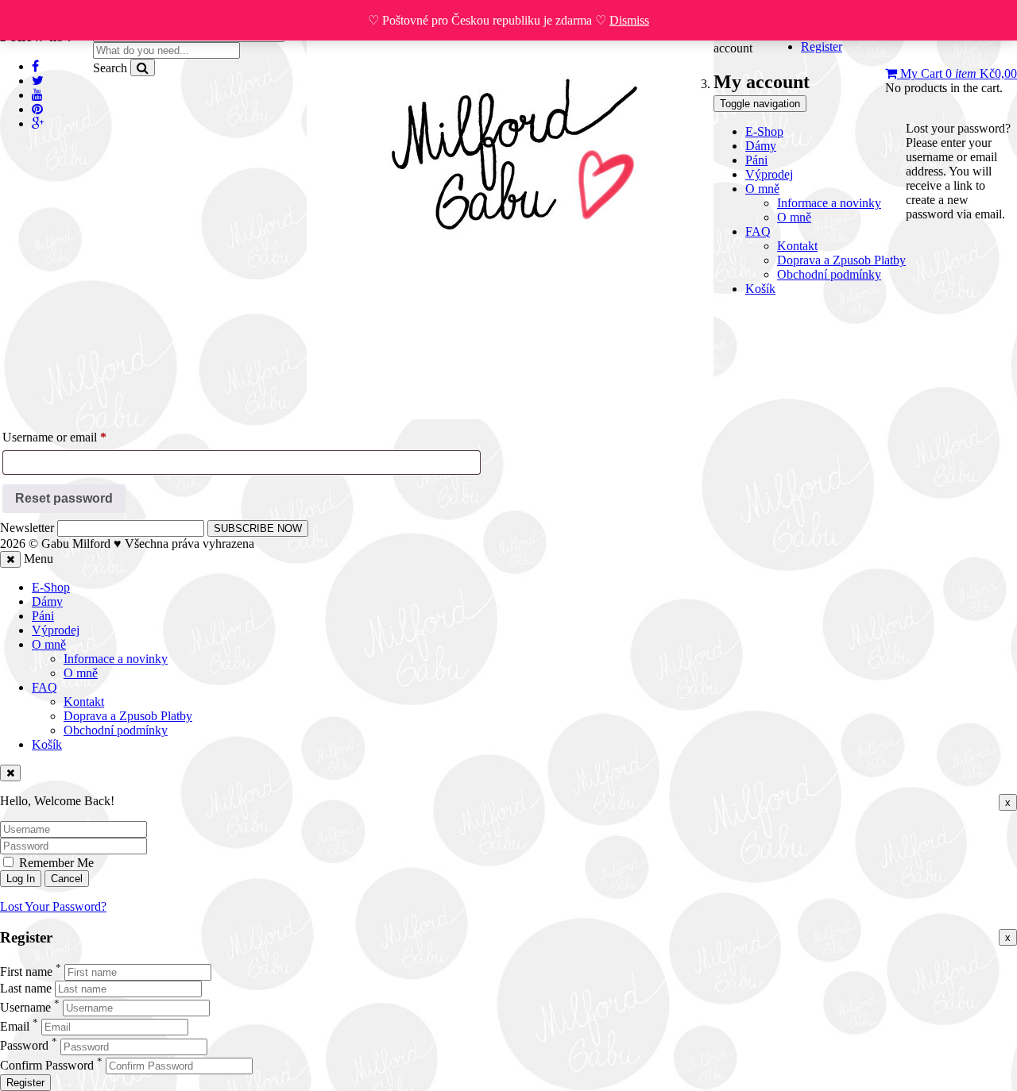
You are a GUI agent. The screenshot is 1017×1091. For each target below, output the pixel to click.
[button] (951, 73)
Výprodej (55, 630)
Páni (43, 616)
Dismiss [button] (629, 20)
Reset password (64, 498)
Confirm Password (47, 1065)
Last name (26, 988)
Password (24, 1046)
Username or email (77, 437)
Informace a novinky (116, 658)
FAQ (44, 687)
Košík (47, 744)
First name (26, 971)
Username (25, 1007)
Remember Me (55, 862)
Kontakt (84, 701)
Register (25, 1083)
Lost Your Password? (53, 906)
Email (14, 1026)
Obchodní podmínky (116, 730)
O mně (49, 644)
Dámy (47, 601)
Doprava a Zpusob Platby (128, 716)
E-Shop (51, 587)
